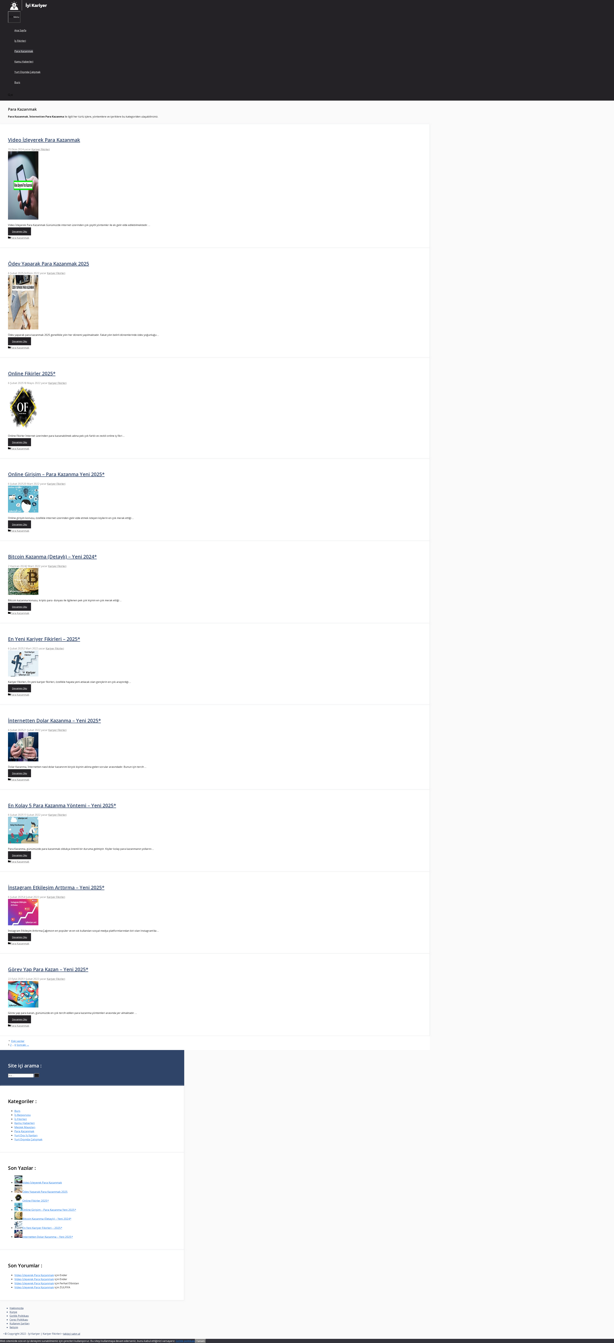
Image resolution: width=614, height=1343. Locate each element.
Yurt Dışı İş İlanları (26, 1135)
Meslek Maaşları (24, 1127)
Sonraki (23, 1045)
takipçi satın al (71, 1333)
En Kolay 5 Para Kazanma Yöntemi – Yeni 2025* (62, 805)
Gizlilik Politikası (19, 1316)
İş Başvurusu (22, 1115)
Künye (13, 1312)
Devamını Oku (19, 231)
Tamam (200, 1341)
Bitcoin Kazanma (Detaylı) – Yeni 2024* (52, 556)
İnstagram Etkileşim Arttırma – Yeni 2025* (56, 887)
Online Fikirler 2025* (31, 373)
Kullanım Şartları (19, 1323)
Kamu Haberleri (23, 61)
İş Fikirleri (20, 41)
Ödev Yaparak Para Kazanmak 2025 (48, 263)
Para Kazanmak (23, 51)
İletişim (14, 1327)
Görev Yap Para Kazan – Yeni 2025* (48, 969)
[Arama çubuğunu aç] (10, 95)
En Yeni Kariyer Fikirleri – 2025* (44, 639)
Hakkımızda (17, 1308)
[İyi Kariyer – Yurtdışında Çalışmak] (28, 9)
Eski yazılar (17, 1041)
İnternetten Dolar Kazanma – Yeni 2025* (54, 720)
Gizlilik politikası (185, 1341)
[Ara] (36, 1075)
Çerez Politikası (19, 1319)
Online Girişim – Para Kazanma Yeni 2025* (56, 474)
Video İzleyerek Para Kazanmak (44, 140)
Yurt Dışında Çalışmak (27, 72)
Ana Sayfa (20, 30)
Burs (17, 82)
